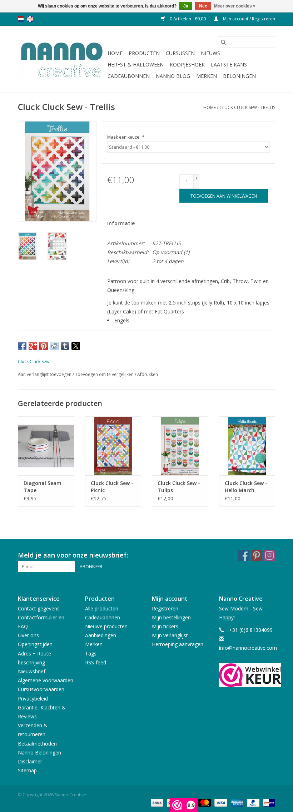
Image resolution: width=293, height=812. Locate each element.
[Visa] (220, 802)
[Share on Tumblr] (65, 346)
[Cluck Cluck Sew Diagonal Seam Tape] (46, 445)
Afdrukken (147, 374)
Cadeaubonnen (129, 76)
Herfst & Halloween (136, 64)
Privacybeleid (33, 698)
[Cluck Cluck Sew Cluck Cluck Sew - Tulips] (180, 445)
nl (21, 19)
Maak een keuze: (125, 137)
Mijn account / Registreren (248, 19)
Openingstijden (35, 644)
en (30, 19)
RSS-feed (95, 662)
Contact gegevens (39, 608)
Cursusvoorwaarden (41, 689)
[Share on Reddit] (54, 346)
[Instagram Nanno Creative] (269, 555)
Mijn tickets (165, 626)
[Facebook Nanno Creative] (243, 555)
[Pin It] (43, 346)
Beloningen (239, 76)
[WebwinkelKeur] (247, 675)
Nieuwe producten (106, 626)
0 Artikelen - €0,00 (188, 19)
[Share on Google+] (33, 346)
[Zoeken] (223, 42)
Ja (185, 6)
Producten (144, 53)
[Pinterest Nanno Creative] (256, 555)
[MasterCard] (204, 802)
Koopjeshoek (187, 64)
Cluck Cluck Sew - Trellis (247, 107)
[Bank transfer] (156, 802)
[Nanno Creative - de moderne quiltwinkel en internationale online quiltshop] (61, 59)
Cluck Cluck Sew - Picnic (112, 487)
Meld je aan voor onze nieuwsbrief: (73, 555)
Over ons (28, 635)
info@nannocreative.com (248, 647)
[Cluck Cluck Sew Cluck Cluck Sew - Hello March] (247, 445)
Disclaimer (30, 761)
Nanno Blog (173, 76)
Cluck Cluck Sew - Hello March (246, 487)
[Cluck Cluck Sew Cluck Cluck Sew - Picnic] (113, 445)
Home (115, 53)
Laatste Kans (229, 64)
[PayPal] (252, 802)
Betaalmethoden (37, 743)
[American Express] (236, 802)
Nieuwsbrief (31, 671)
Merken (206, 76)
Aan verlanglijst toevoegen (45, 374)
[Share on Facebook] (22, 346)
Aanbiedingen (100, 635)
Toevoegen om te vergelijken (105, 374)
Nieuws (210, 53)
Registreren (165, 608)
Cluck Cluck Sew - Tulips (179, 487)
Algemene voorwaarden (45, 680)
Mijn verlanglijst (170, 635)
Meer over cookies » (234, 6)
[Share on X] (75, 346)
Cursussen (180, 53)
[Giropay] (267, 802)
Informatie (121, 223)
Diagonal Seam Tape (42, 487)
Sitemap (27, 770)
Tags (90, 653)
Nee (203, 6)
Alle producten (101, 608)
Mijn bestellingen (171, 617)
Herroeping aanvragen (177, 644)
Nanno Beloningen (39, 752)
